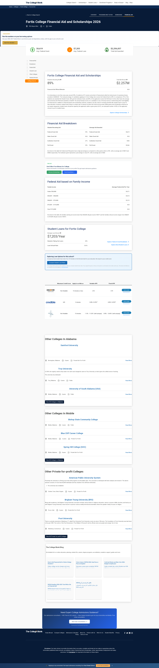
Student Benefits (109, 632)
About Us (82, 632)
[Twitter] (127, 633)
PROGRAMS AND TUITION (106, 14)
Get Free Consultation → (79, 621)
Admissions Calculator (72, 632)
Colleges (16, 6)
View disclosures (126, 292)
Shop (131, 2)
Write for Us (100, 632)
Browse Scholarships (54, 172)
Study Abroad (49, 632)
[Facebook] (125, 633)
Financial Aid (32, 6)
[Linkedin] (130, 633)
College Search (32, 81)
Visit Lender (126, 290)
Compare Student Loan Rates (57, 262)
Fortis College (24, 6)
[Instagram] (132, 633)
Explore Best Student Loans (119, 245)
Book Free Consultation (103, 665)
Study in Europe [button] (118, 2)
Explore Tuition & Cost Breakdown (117, 242)
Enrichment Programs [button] (105, 2)
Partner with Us (91, 632)
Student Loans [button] (92, 2)
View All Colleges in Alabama (54, 402)
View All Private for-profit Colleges (56, 536)
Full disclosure (64, 267)
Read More (129, 360)
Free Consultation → (69, 172)
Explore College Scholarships (119, 112)
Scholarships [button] (82, 2)
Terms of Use (84, 634)
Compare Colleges (59, 632)
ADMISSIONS (118, 14)
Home (10, 6)
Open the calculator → (10, 42)
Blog (127, 2)
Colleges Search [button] (71, 2)
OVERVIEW (93, 14)
